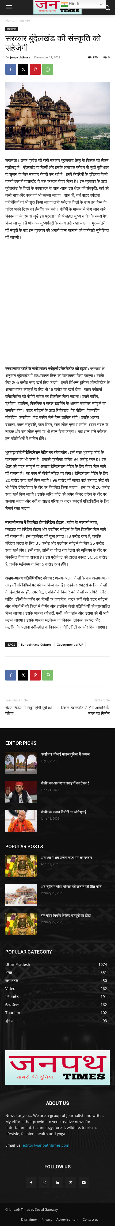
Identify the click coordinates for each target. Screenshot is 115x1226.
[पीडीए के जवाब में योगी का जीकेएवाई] (21, 821)
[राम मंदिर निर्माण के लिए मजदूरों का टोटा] (21, 924)
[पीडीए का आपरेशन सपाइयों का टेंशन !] (21, 792)
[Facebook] (10, 69)
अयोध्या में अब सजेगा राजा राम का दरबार (66, 857)
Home (9, 20)
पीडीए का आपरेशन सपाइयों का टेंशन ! (65, 783)
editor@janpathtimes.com (46, 1145)
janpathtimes (20, 57)
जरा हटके (25, 20)
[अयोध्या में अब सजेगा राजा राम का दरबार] (21, 866)
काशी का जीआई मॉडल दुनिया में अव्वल (65, 754)
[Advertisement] (57, 305)
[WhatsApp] (47, 69)
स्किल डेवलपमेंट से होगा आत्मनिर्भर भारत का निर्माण (85, 710)
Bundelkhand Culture (36, 644)
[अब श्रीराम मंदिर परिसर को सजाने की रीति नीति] (21, 895)
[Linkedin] (57, 1183)
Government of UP (70, 644)
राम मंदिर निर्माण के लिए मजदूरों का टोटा (66, 915)
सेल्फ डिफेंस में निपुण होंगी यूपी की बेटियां (28, 710)
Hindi (73, 4)
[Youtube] (84, 1183)
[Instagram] (44, 1183)
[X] (23, 69)
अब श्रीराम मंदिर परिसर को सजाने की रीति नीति (71, 886)
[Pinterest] (35, 69)
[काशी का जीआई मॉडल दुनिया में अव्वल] (21, 763)
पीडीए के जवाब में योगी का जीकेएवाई (63, 812)
